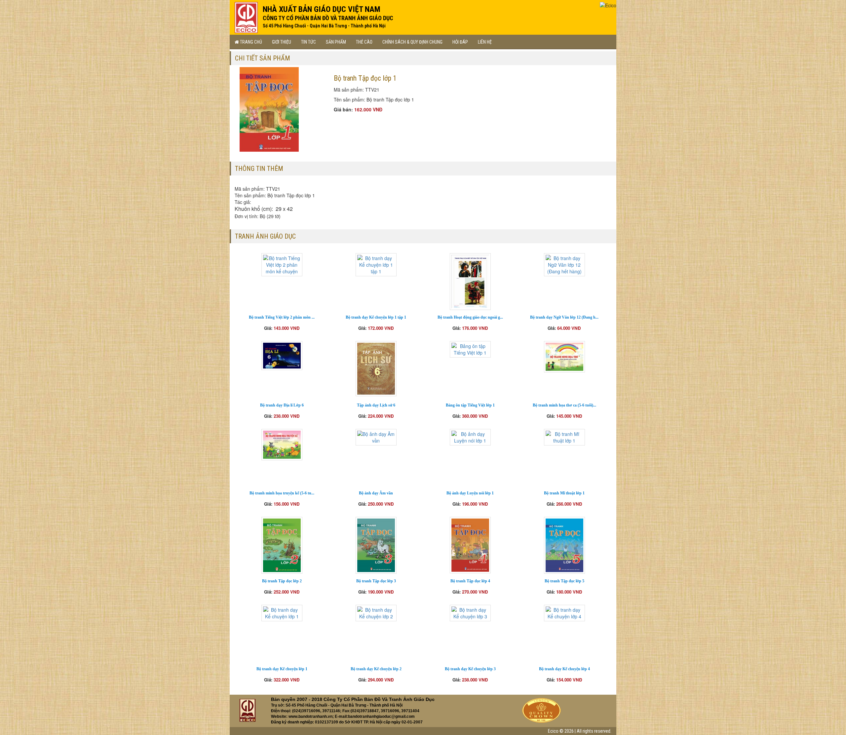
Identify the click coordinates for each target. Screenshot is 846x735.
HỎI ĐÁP (460, 42)
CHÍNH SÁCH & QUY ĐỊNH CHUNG (412, 42)
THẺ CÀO (364, 42)
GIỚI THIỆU (281, 42)
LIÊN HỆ (485, 42)
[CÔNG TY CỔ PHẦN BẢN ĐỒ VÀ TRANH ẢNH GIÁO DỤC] (246, 16)
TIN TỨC (308, 42)
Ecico (553, 731)
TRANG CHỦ (250, 42)
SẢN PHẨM (336, 42)
